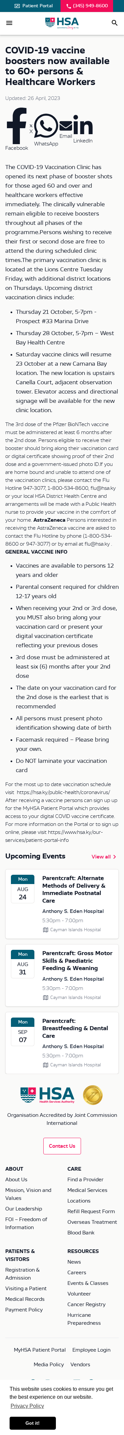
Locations (79, 1201)
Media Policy (49, 1364)
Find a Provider (85, 1179)
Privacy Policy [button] (27, 1406)
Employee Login (91, 1350)
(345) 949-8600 (90, 6)
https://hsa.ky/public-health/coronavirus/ (63, 792)
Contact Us (62, 1146)
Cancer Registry (86, 1304)
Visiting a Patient (26, 1288)
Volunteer (79, 1294)
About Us (16, 1179)
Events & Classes (87, 1283)
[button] (9, 23)
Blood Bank (80, 1232)
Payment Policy (24, 1309)
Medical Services (87, 1190)
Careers (76, 1272)
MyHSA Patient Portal (40, 1350)
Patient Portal (37, 6)
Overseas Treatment (92, 1222)
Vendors (80, 1364)
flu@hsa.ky (97, 544)
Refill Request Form (91, 1211)
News (74, 1262)
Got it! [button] (32, 1423)
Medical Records (25, 1299)
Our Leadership (23, 1208)
